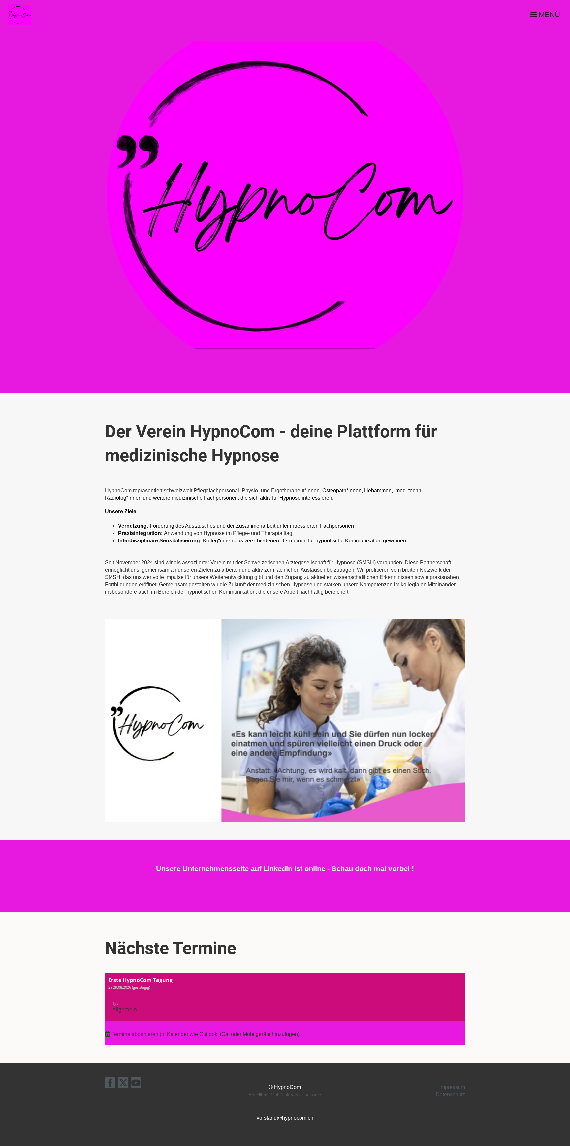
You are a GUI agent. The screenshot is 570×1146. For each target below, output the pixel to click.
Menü (548, 15)
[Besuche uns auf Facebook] (110, 1084)
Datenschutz (450, 1094)
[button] (285, 997)
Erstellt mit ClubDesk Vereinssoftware (285, 1094)
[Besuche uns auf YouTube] (136, 1084)
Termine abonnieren (134, 1034)
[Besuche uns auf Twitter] (123, 1084)
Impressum (452, 1087)
